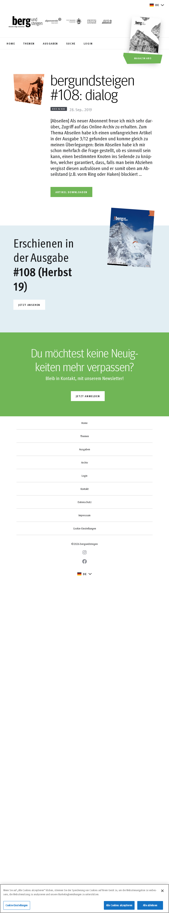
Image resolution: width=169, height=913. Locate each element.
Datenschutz (85, 502)
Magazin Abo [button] (143, 58)
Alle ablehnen (150, 905)
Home (84, 423)
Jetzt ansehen (29, 305)
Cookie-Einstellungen (84, 528)
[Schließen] (162, 890)
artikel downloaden (71, 192)
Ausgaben (84, 449)
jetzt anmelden (88, 396)
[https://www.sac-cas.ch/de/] (73, 22)
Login (84, 476)
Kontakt (85, 489)
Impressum (84, 515)
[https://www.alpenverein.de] (91, 22)
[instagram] (84, 552)
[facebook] (84, 561)
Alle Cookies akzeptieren (119, 905)
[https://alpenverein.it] (107, 22)
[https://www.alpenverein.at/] (52, 22)
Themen (84, 436)
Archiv (84, 462)
